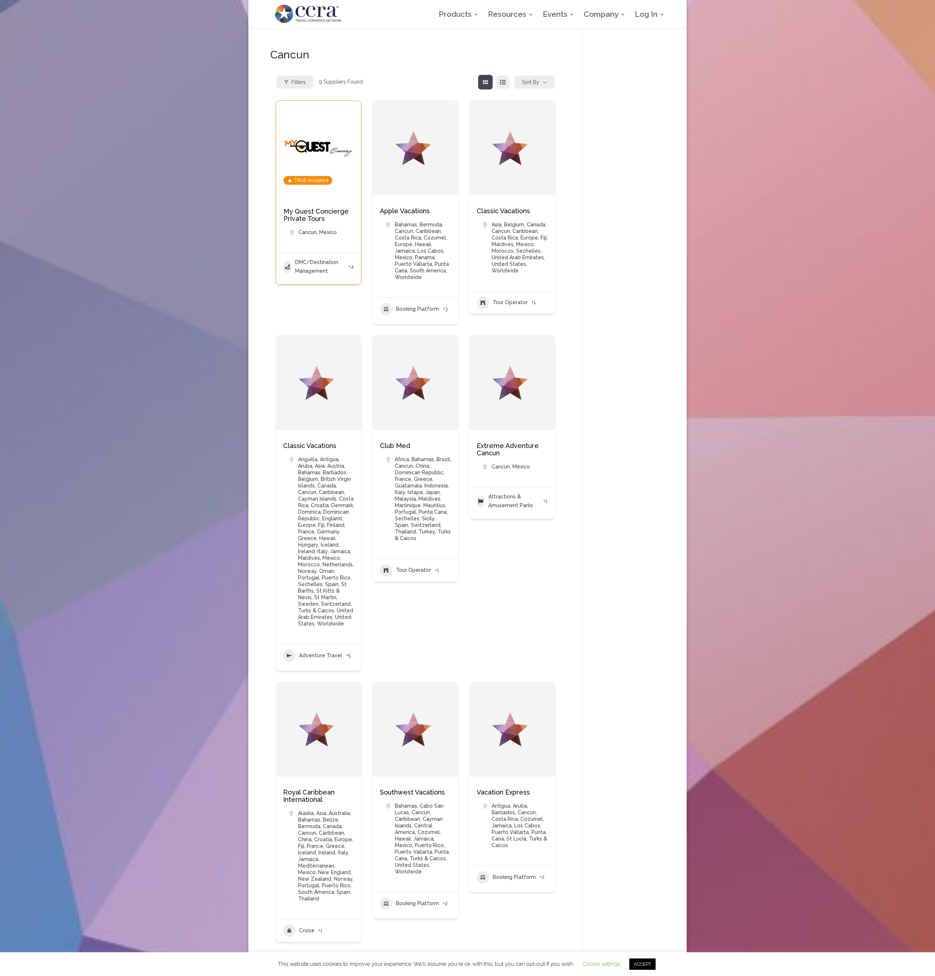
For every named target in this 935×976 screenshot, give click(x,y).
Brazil (443, 459)
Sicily (428, 518)
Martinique (408, 505)
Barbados (334, 472)
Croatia (320, 505)
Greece (307, 538)
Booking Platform (417, 309)
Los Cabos (430, 251)
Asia (496, 224)
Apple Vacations (405, 211)
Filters (298, 82)
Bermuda (431, 224)
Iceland (330, 545)
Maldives (503, 244)
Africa (402, 459)
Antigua (329, 459)
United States (509, 264)
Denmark (342, 505)
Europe (403, 244)
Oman (326, 571)
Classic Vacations (503, 211)
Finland (335, 525)
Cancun (307, 232)
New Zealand (314, 879)
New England (334, 872)
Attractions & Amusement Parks (510, 501)
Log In (646, 15)
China (422, 466)
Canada (536, 224)
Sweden (308, 604)
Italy (322, 551)
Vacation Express (503, 792)
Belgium (514, 224)
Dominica (309, 512)
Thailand (405, 532)
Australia (339, 813)
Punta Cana (433, 512)
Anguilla (307, 459)
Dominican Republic (419, 472)
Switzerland (336, 604)
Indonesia (436, 486)
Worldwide (408, 277)
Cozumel (435, 238)
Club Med (395, 445)
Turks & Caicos (316, 610)
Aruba (305, 466)
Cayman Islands (317, 499)
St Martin (325, 597)
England (332, 518)
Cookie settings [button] (601, 964)
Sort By (530, 82)
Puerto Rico (336, 578)
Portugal (308, 578)
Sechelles (528, 251)
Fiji (544, 238)
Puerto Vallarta (413, 264)
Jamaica (405, 251)
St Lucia (516, 839)
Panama (425, 257)
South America (428, 270)
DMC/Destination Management (316, 266)
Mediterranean (316, 866)
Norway (307, 571)
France (306, 532)
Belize (330, 820)
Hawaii (423, 244)
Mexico (328, 232)
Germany (328, 532)
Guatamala (408, 486)
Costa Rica (408, 238)
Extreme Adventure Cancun (508, 449)
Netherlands (338, 564)
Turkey (427, 532)
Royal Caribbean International (309, 795)
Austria (335, 466)
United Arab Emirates (518, 257)
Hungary (308, 545)
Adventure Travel (320, 655)
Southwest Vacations (412, 792)
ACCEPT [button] (642, 964)
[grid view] (485, 82)
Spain (332, 584)
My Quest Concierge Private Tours (316, 214)
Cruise (306, 930)
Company (601, 15)
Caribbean (428, 231)
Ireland (306, 551)
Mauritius (434, 505)
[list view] (503, 82)
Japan (432, 492)
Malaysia (405, 499)
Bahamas (406, 224)
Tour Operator (510, 302)
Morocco (503, 251)
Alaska (306, 813)
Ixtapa (415, 492)
